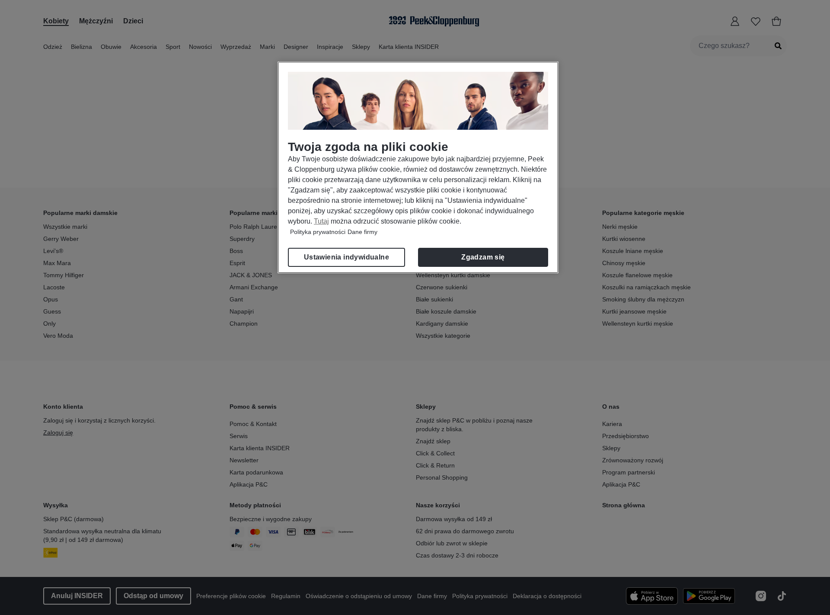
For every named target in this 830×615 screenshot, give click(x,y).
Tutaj (321, 221)
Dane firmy (362, 231)
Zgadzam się (482, 257)
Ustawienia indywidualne (346, 257)
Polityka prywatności (317, 231)
